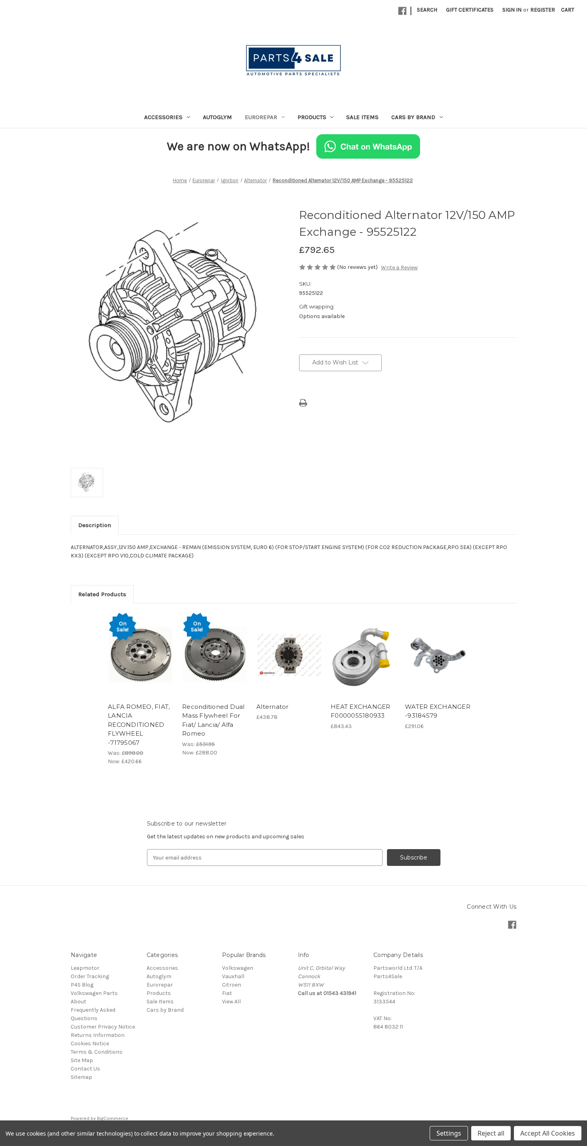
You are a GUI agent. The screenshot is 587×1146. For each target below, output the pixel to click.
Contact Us (85, 1068)
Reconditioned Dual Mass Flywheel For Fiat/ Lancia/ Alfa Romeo (213, 720)
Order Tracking (90, 976)
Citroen (231, 984)
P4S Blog (82, 984)
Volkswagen (237, 968)
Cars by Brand (413, 117)
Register (542, 9)
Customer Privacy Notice (103, 1026)
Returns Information (98, 1035)
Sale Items (362, 117)
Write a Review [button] (399, 267)
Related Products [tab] (102, 594)
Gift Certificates (470, 9)
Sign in (512, 9)
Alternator (272, 706)
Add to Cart (141, 662)
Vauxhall (233, 976)
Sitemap (81, 1077)
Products (311, 117)
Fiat (227, 993)
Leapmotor (85, 968)
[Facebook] (402, 11)
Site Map (82, 1060)
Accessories (163, 117)
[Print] (303, 402)
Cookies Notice (90, 1043)
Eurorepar (261, 117)
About (78, 1001)
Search (427, 9)
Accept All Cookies (547, 1133)
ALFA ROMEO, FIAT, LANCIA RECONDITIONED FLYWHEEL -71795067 (139, 724)
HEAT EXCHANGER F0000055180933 (361, 711)
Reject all (491, 1133)
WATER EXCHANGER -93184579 (437, 711)
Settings (448, 1133)
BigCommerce (112, 1118)
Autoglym (217, 117)
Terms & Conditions (97, 1052)
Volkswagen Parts (94, 993)
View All (231, 1001)
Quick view (140, 648)
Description (94, 525)
